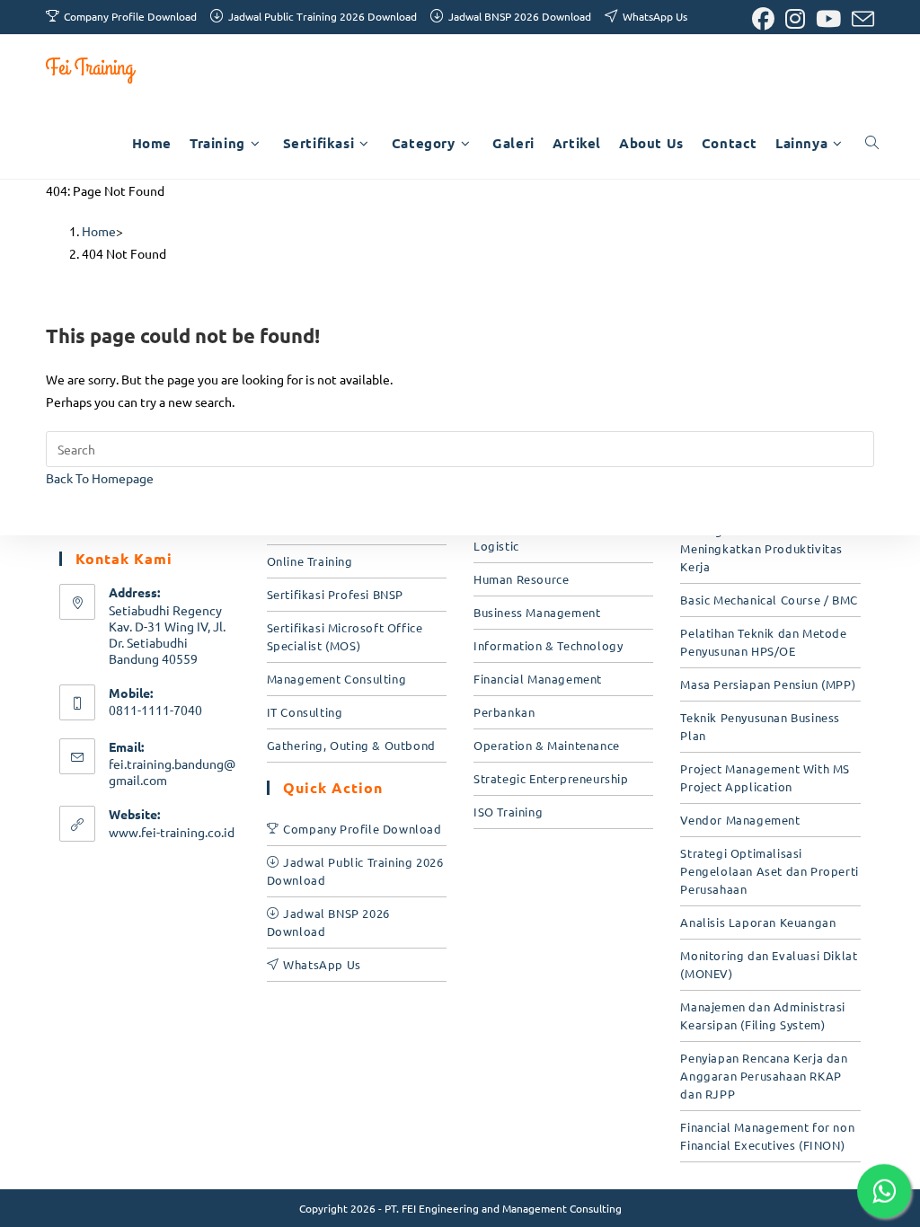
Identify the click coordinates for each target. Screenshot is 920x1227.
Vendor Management (740, 819)
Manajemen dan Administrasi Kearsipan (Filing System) (762, 1015)
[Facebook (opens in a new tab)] (763, 19)
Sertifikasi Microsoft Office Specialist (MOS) (345, 636)
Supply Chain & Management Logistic (555, 536)
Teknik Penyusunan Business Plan (760, 726)
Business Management (536, 612)
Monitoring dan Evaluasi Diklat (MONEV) (768, 964)
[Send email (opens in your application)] (860, 19)
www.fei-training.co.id (171, 832)
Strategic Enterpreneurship (551, 778)
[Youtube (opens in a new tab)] (828, 19)
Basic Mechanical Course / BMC (768, 599)
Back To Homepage (100, 478)
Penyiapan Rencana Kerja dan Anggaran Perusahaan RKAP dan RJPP (763, 1075)
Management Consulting (337, 678)
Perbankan (504, 711)
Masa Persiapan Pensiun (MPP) (767, 684)
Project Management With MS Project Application (765, 777)
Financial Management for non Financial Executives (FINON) (767, 1135)
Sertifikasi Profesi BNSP (335, 594)
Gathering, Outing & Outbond (351, 745)
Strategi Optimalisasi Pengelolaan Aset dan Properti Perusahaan (769, 870)
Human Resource (521, 579)
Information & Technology (548, 645)
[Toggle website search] (872, 143)
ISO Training (508, 811)
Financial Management (537, 678)
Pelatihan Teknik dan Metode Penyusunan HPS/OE (763, 641)
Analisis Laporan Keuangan (758, 922)
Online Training (310, 561)
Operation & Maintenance (546, 745)
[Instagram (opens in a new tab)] (795, 19)
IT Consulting (305, 711)
